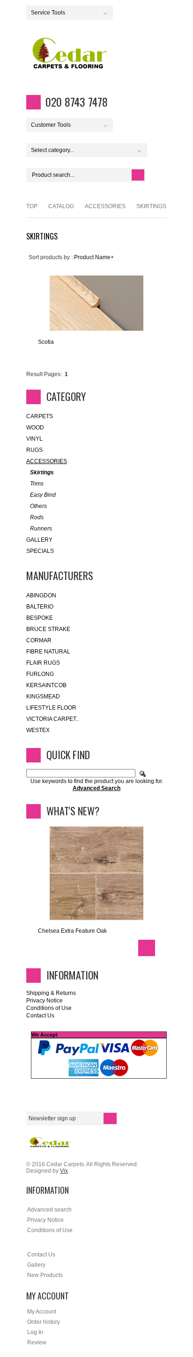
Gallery (39, 540)
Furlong (40, 674)
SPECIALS (40, 551)
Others (38, 506)
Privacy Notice (44, 1000)
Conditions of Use (49, 1008)
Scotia (46, 342)
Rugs (34, 450)
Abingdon (41, 595)
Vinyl (34, 438)
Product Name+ (94, 257)
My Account (41, 1311)
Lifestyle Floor (51, 707)
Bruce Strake (48, 629)
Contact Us (40, 1015)
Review (36, 1342)
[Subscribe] (110, 1118)
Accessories (105, 206)
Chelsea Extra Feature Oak (72, 931)
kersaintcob (46, 685)
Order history (43, 1322)
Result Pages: (44, 374)
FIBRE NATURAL (48, 651)
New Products (45, 1275)
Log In (35, 1332)
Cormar (39, 640)
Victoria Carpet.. (52, 719)
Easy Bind (43, 495)
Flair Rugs (43, 663)
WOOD (35, 427)
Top (31, 206)
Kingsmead (43, 696)
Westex (38, 730)
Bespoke (39, 618)
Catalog (61, 206)
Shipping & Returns (51, 993)
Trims (37, 483)
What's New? (72, 810)
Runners (41, 528)
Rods (37, 517)
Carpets (39, 416)
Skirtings (42, 472)
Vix (64, 1171)
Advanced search (49, 1209)
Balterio (39, 606)
